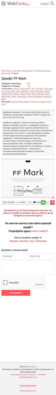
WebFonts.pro (31, 367)
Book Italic (39, 91)
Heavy (13, 97)
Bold (34, 94)
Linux (31, 241)
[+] (43, 202)
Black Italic (6, 97)
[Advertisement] (28, 38)
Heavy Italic (21, 97)
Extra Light (48, 89)
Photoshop (41, 241)
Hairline (15, 89)
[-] (52, 202)
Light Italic (25, 91)
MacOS (24, 241)
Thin (32, 89)
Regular (47, 91)
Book (32, 91)
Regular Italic (7, 94)
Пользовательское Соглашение (23, 375)
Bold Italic (40, 94)
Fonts (18, 3)
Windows (14, 241)
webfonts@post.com (28, 391)
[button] (50, 173)
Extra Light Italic (8, 91)
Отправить (15, 292)
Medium (16, 94)
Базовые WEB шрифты (20, 102)
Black (48, 94)
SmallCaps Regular (34, 97)
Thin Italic (39, 89)
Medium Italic (26, 94)
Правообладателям (28, 386)
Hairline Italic (25, 89)
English (45, 3)
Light (17, 91)
